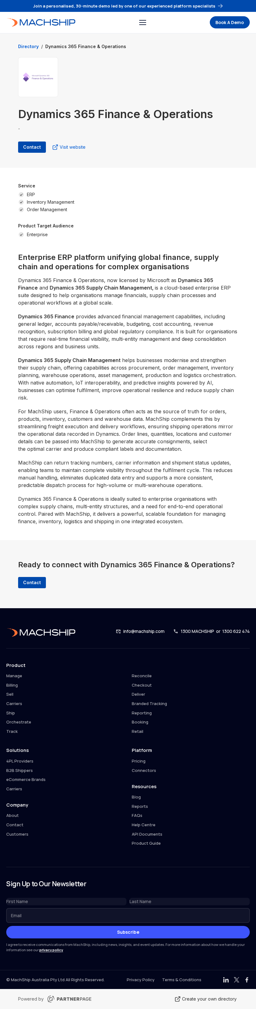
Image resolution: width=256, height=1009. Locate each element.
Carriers (14, 703)
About (12, 815)
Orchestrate (18, 722)
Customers (17, 834)
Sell (9, 694)
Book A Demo (229, 22)
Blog (136, 797)
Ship (10, 713)
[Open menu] (143, 22)
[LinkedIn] (226, 980)
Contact (14, 825)
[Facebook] (247, 980)
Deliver (138, 694)
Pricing (138, 761)
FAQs (137, 815)
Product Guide (146, 843)
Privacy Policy (141, 979)
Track (12, 731)
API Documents (147, 834)
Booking (140, 722)
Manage (14, 675)
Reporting (142, 713)
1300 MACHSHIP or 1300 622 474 (215, 631)
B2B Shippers (19, 770)
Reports (140, 806)
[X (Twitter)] (236, 980)
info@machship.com (144, 631)
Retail (137, 731)
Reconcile (142, 675)
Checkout (142, 685)
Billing (12, 685)
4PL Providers (19, 761)
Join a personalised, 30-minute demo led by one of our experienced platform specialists (124, 6)
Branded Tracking (149, 703)
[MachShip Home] (40, 22)
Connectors (144, 770)
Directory (28, 46)
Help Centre (143, 825)
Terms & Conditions (181, 979)
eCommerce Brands (26, 779)
